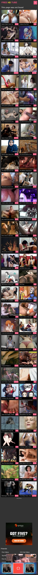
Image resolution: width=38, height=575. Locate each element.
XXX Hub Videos (25, 552)
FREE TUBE (9, 2)
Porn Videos (5, 552)
